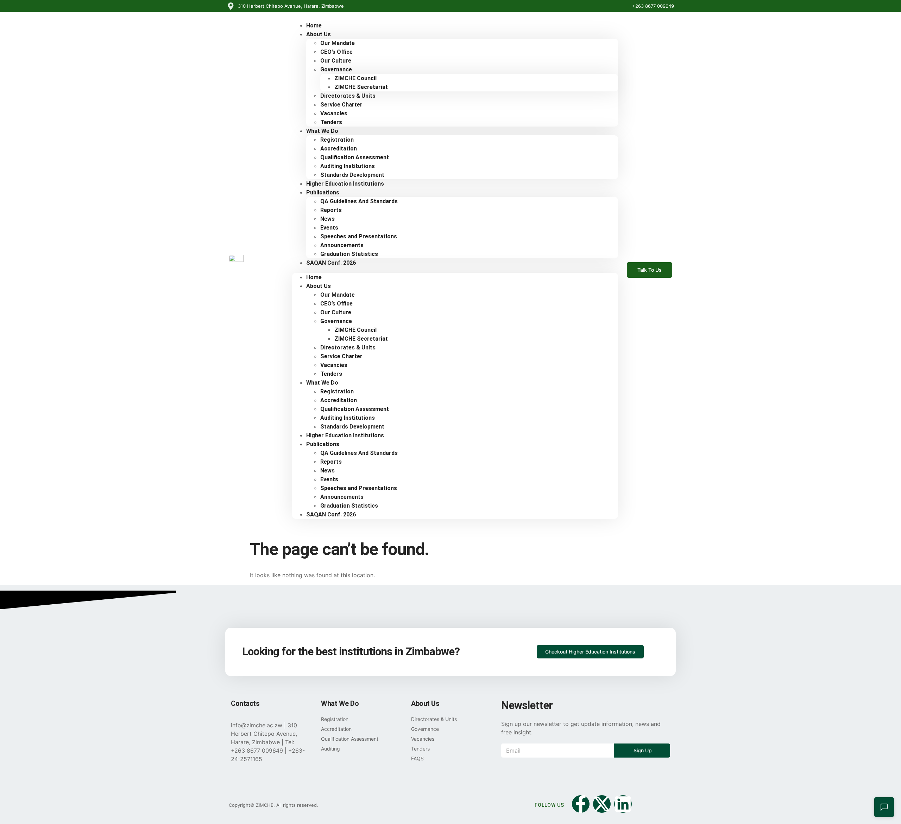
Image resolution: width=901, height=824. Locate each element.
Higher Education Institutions (345, 183)
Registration (337, 139)
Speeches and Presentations (358, 236)
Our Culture (335, 60)
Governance (336, 69)
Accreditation (338, 148)
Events (329, 227)
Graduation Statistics (349, 505)
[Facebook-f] (581, 804)
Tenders (331, 374)
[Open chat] (884, 807)
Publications (322, 192)
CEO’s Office (336, 52)
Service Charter (341, 104)
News (327, 218)
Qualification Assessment (354, 157)
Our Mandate (337, 43)
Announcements (342, 245)
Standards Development (352, 426)
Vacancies (333, 113)
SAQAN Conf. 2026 (331, 262)
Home (314, 277)
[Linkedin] (623, 804)
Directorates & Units (348, 95)
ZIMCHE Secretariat (361, 87)
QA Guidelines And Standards (359, 201)
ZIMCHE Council (355, 78)
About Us (318, 34)
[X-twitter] (602, 804)
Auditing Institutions (347, 166)
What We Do (322, 131)
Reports (331, 210)
